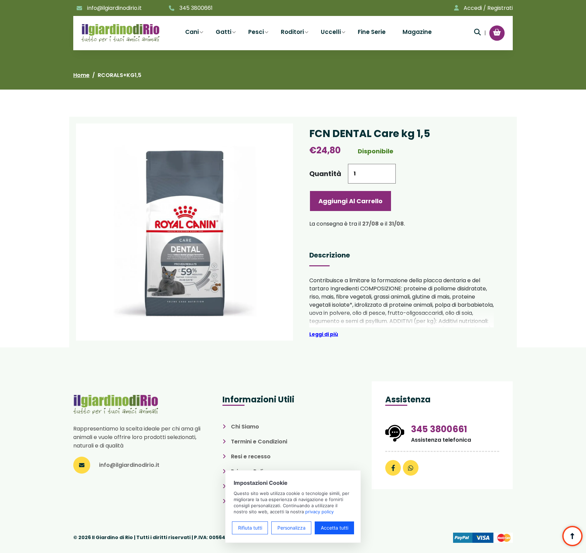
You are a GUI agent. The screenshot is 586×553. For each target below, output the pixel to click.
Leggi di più (323, 334)
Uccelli (331, 32)
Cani (192, 32)
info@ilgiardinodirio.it (114, 8)
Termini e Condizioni (259, 441)
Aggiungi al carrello (350, 201)
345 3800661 (196, 8)
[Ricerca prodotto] (477, 32)
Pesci (256, 32)
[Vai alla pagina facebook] (393, 468)
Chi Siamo (245, 427)
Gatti (223, 32)
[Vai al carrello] (497, 32)
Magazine (417, 32)
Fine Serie (372, 32)
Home (81, 75)
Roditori (292, 32)
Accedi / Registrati (488, 8)
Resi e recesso (251, 456)
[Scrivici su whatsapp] (410, 468)
